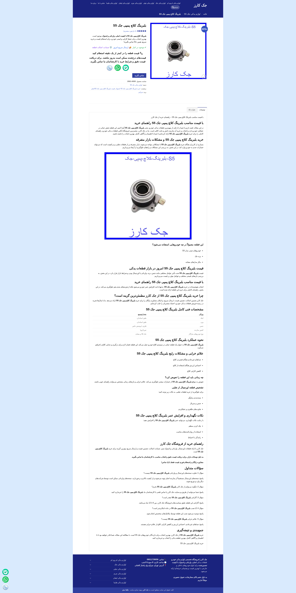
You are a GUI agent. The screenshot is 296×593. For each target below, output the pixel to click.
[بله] (5, 572)
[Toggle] (90, 560)
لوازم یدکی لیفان (124, 3)
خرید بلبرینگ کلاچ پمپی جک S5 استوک (128, 89)
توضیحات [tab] (202, 110)
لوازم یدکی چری (136, 3)
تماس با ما (101, 3)
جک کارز (200, 5)
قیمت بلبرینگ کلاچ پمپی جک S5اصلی (103, 89)
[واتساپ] (5, 580)
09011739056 (152, 559)
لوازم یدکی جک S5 (192, 14)
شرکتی (140, 92)
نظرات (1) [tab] (192, 110)
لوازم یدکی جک (161, 3)
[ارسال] (173, 7)
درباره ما (93, 3)
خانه (205, 14)
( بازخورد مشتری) (129, 31)
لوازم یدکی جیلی (148, 3)
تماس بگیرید (139, 75)
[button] (204, 76)
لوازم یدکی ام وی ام (173, 3)
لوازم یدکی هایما (111, 3)
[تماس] (5, 587)
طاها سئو (125, 590)
